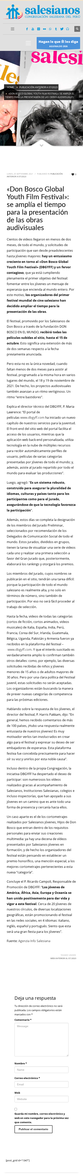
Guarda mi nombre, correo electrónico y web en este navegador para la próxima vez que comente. (41, 1118)
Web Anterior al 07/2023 (63, 958)
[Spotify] (67, 29)
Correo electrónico (27, 1078)
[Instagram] (39, 29)
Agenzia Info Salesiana (34, 941)
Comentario (22, 1020)
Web (17, 1092)
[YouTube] (33, 29)
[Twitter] (62, 29)
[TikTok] (56, 29)
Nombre (20, 1063)
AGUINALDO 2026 (58, 43)
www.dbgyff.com (32, 417)
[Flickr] (44, 29)
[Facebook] (27, 29)
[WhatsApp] (50, 29)
